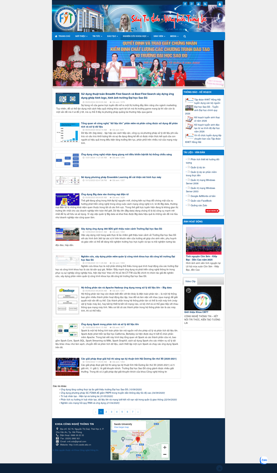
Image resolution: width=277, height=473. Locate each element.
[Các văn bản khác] (213, 211)
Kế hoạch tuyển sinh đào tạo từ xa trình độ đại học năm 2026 (207, 128)
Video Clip (190, 281)
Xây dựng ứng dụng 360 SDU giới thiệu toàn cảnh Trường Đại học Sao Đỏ (121, 228)
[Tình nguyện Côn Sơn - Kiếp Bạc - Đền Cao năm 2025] (204, 241)
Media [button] (173, 36)
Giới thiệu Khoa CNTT (196, 312)
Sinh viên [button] (159, 36)
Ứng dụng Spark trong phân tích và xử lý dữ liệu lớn (110, 324)
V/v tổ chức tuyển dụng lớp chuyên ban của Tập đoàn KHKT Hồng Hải (203, 139)
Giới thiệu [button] (80, 36)
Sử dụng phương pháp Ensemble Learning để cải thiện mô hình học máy (121, 177)
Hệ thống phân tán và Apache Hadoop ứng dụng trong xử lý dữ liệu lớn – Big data (126, 287)
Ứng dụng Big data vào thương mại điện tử (105, 194)
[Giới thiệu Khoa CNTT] (202, 298)
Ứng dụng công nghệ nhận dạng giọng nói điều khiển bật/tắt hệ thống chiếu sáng (126, 154)
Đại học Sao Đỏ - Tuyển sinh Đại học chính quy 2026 (201, 110)
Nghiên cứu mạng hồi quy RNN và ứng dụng (90, 402)
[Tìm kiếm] (185, 36)
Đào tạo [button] (111, 36)
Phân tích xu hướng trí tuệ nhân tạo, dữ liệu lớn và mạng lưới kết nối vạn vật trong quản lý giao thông (119, 399)
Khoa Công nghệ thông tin (86, 450)
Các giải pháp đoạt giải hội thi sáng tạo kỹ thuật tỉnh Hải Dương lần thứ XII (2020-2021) (129, 358)
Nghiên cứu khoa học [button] (135, 36)
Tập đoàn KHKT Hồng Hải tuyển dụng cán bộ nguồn (207, 101)
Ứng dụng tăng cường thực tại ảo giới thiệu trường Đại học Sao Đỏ (101, 389)
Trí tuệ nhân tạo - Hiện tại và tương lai (87, 396)
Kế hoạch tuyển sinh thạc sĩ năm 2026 (207, 119)
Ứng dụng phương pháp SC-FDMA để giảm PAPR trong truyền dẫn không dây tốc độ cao (113, 392)
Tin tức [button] (96, 36)
